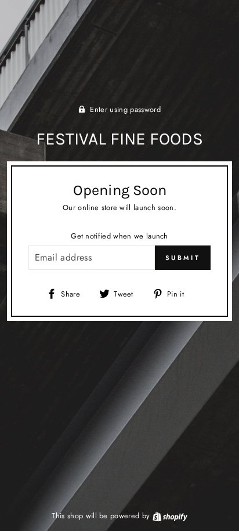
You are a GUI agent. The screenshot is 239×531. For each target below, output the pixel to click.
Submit (182, 257)
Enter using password (125, 109)
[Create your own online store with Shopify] (170, 515)
